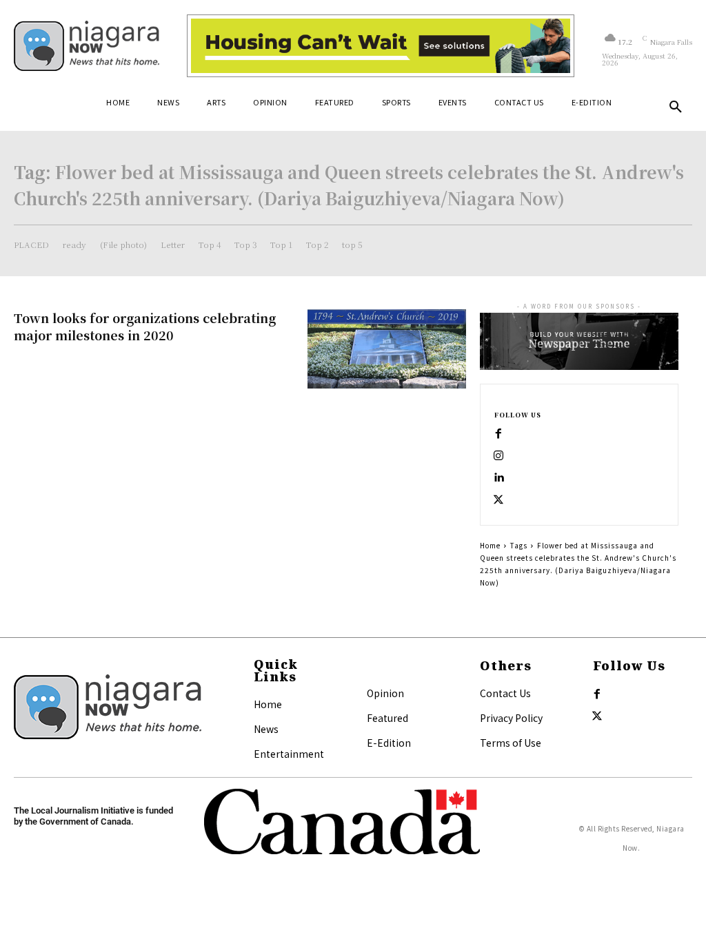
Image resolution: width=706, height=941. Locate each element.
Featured (387, 718)
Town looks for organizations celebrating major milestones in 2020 (145, 326)
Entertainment (289, 754)
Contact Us (505, 693)
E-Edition (389, 742)
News (266, 729)
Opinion (385, 693)
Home (490, 545)
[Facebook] (498, 434)
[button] (675, 107)
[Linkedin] (498, 478)
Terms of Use (510, 742)
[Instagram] (498, 456)
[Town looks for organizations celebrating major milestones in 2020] (386, 349)
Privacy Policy (511, 718)
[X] (498, 500)
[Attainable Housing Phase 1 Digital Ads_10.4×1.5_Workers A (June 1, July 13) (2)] (380, 46)
